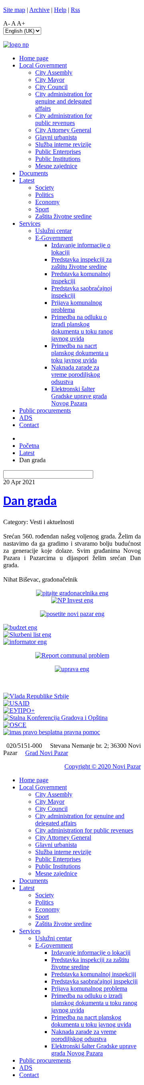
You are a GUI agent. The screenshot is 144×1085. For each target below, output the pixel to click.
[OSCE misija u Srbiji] (14, 724)
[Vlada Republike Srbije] (36, 696)
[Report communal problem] (72, 655)
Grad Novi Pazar (46, 752)
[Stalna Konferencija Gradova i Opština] (55, 717)
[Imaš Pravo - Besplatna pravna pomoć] (51, 732)
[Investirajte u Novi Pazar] (72, 600)
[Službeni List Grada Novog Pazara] (27, 634)
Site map (14, 9)
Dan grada (30, 501)
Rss (75, 9)
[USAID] (16, 703)
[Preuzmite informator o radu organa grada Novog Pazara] (25, 641)
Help (60, 9)
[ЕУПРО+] (19, 710)
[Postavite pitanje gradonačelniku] (72, 593)
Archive (39, 9)
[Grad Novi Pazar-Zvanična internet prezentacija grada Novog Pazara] (16, 44)
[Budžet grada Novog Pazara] (20, 627)
